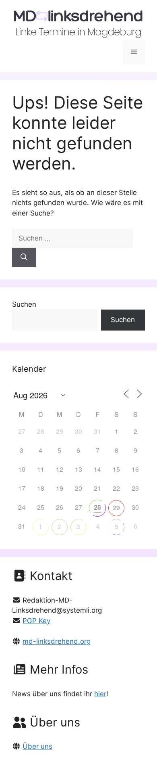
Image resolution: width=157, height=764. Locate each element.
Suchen (24, 304)
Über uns (37, 746)
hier (100, 694)
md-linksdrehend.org (57, 641)
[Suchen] (24, 257)
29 (116, 507)
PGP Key (36, 621)
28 (97, 507)
